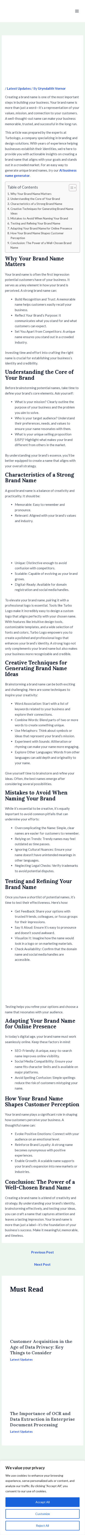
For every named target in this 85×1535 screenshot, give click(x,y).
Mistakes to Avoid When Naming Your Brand (39, 218)
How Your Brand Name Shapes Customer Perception (37, 235)
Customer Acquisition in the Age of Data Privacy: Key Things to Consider (41, 1347)
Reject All (42, 1525)
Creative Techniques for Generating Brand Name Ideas (41, 211)
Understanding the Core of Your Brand (35, 199)
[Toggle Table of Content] (70, 187)
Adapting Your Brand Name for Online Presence (41, 228)
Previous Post (42, 1252)
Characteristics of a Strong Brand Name (36, 204)
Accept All (43, 1502)
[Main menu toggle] (77, 11)
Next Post (42, 1264)
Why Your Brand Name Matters (30, 194)
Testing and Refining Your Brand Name (35, 223)
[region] (42, 1498)
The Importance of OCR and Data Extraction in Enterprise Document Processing (42, 1419)
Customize (42, 1514)
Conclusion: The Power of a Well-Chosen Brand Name (40, 245)
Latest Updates (19, 88)
